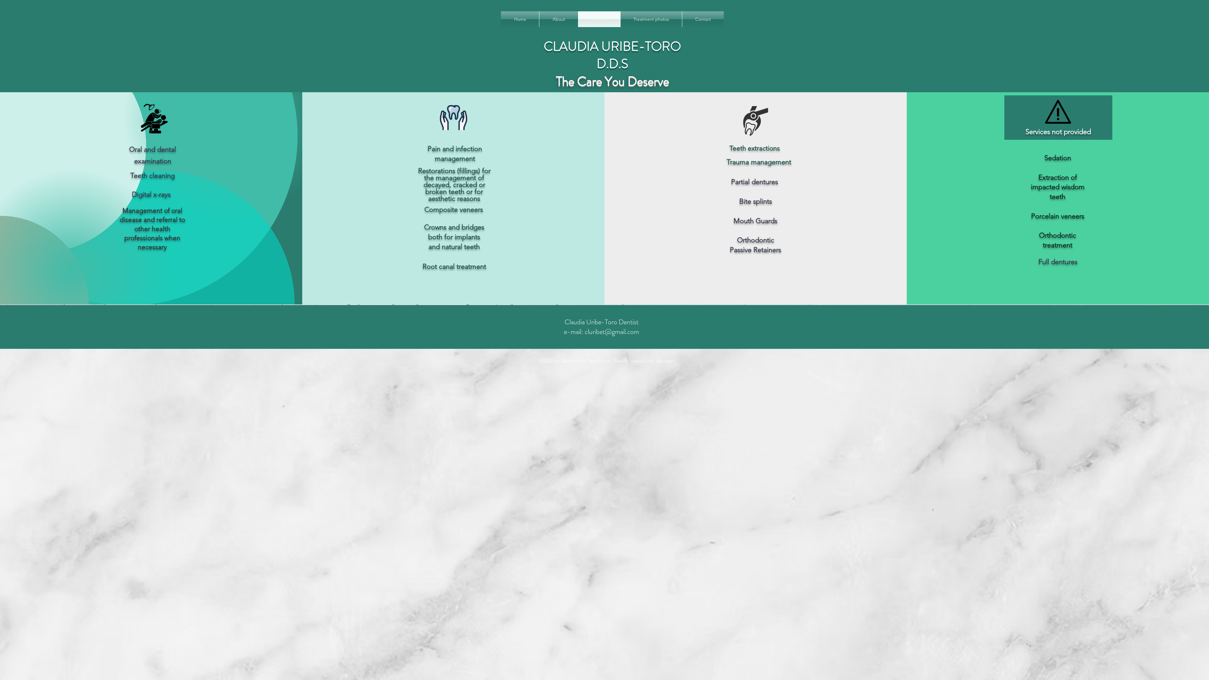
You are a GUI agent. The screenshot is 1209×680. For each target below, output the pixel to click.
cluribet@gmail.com (612, 332)
